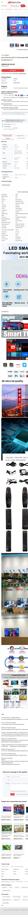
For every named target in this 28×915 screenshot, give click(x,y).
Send (12, 794)
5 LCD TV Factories (16, 896)
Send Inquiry (13, 70)
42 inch (14, 873)
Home (2, 9)
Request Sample (22, 73)
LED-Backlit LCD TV (6, 890)
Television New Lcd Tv (6, 899)
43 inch (14, 871)
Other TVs (17, 887)
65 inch (2, 873)
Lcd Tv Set (25, 896)
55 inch (26, 871)
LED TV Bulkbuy (5, 903)
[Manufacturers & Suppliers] (14, 2)
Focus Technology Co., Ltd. (16, 909)
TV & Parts (16, 9)
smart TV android (4, 869)
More (2, 905)
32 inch (2, 871)
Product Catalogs (19, 866)
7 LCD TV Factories (6, 896)
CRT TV (10, 887)
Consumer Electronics (9, 9)
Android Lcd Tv (17, 899)
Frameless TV (16, 869)
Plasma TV (4, 887)
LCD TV (20, 9)
